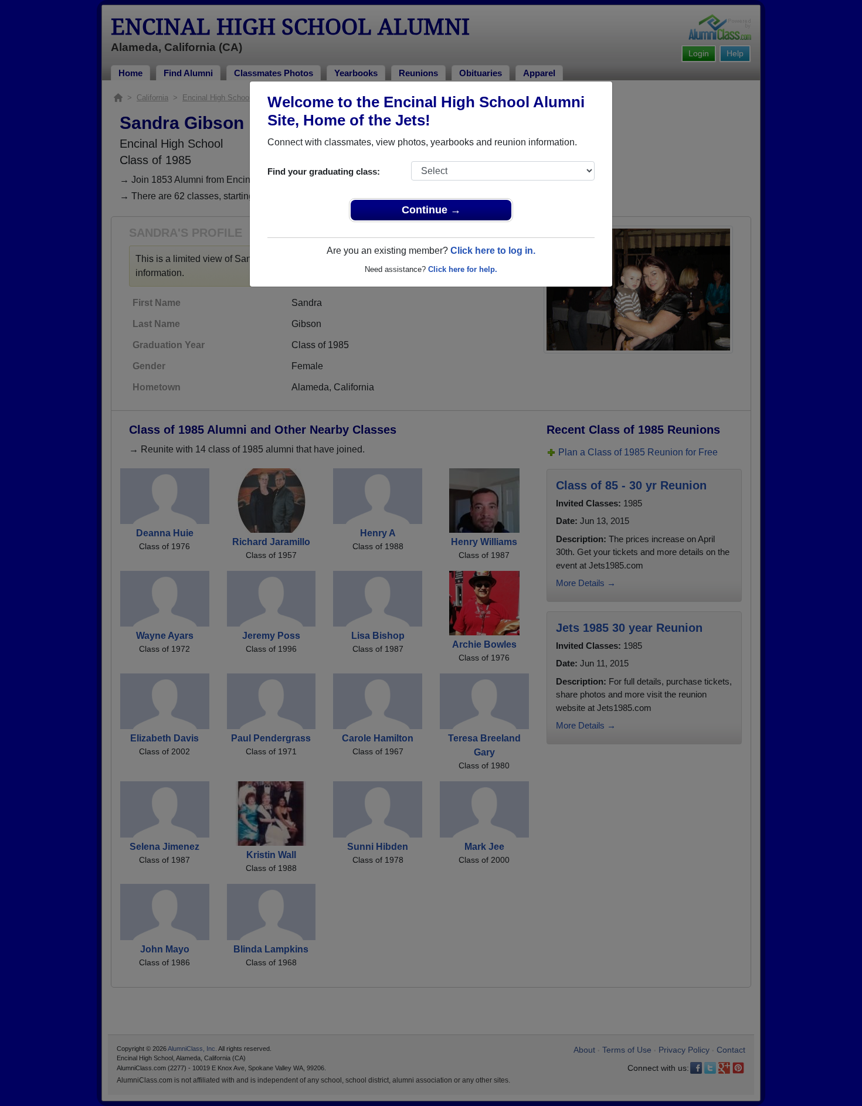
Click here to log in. (492, 251)
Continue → (431, 210)
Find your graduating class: (323, 171)
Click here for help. (462, 269)
